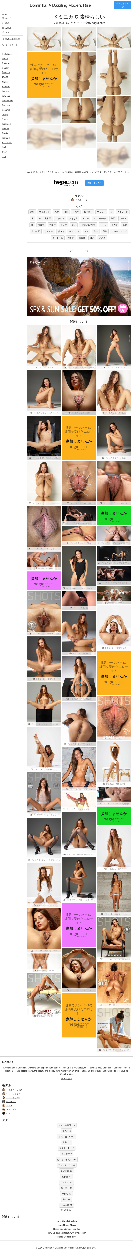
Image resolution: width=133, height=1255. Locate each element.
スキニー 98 (66, 1187)
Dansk (5, 58)
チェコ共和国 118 (66, 1125)
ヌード (123, 218)
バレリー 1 (11, 1113)
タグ (7, 32)
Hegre (66, 1221)
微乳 (32, 211)
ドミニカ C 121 (14, 1089)
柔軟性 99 (66, 1176)
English (5, 67)
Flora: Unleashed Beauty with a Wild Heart (66, 1232)
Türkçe (5, 114)
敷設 (96, 231)
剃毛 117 (66, 1142)
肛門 (113, 218)
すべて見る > (67, 1209)
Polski (5, 133)
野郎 (105, 231)
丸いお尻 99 (66, 1170)
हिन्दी (4, 147)
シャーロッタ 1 (13, 1093)
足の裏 (102, 237)
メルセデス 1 (12, 1109)
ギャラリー (10, 18)
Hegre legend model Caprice (66, 1228)
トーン (103, 224)
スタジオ (60, 218)
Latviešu (6, 95)
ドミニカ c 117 (66, 1136)
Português (7, 53)
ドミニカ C (81, 199)
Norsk (5, 81)
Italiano (5, 128)
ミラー (85, 218)
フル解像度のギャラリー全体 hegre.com (79, 22)
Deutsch (6, 105)
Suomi (5, 119)
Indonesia (6, 123)
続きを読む (66, 1078)
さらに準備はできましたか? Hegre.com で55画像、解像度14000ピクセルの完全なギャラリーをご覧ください (78, 172)
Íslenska (6, 72)
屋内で (114, 224)
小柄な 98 (66, 1193)
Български (7, 142)
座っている (74, 231)
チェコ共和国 (45, 218)
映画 (7, 22)
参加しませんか (122, 5)
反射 (87, 231)
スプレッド (122, 211)
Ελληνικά (7, 63)
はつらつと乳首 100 (66, 1159)
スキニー (88, 211)
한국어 (5, 151)
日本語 (5, 77)
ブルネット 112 (66, 1148)
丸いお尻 (36, 231)
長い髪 (64, 224)
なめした (49, 231)
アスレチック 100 (66, 1165)
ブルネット (44, 211)
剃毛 (66, 211)
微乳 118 (66, 1130)
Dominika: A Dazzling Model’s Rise (60, 5)
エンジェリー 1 (13, 1097)
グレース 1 (11, 1101)
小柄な (76, 211)
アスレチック (100, 218)
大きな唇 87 (66, 1205)
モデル (8, 27)
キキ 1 (9, 1105)
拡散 (125, 224)
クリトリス (57, 237)
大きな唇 (73, 218)
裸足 (92, 237)
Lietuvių (5, 91)
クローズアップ (119, 231)
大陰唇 (52, 224)
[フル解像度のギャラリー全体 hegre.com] (44, 111)
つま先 (71, 237)
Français (6, 137)
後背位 (82, 237)
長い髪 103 (66, 1153)
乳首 (57, 211)
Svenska (6, 86)
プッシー (101, 211)
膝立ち (61, 231)
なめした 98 (66, 1182)
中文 (4, 156)
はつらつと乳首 (88, 224)
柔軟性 (41, 224)
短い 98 (66, 1199)
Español (6, 109)
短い (74, 224)
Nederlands (7, 100)
